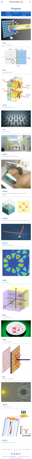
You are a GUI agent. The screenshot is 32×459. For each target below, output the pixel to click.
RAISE (4, 339)
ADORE (4, 280)
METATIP (5, 440)
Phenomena (16, 12)
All (3, 12)
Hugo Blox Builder (12, 456)
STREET (4, 154)
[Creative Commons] (16, 454)
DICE (3, 377)
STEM (4, 43)
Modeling (8, 12)
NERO (4, 315)
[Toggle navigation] (1, 2)
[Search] (30, 2)
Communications (25, 12)
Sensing (24, 15)
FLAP (4, 129)
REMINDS (5, 218)
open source (23, 456)
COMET (4, 105)
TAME (4, 70)
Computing (9, 15)
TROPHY (4, 404)
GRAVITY (5, 243)
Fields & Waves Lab (16, 2)
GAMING (4, 191)
